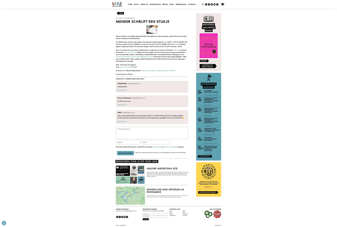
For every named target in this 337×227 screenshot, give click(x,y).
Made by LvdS (218, 225)
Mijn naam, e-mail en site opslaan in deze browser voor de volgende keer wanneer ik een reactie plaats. (160, 152)
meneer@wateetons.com (129, 211)
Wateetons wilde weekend (207, 192)
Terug (121, 13)
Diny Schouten (136, 57)
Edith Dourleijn (147, 57)
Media (165, 4)
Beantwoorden (122, 90)
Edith (119, 112)
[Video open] (203, 4)
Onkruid (176, 50)
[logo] (117, 4)
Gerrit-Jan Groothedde (123, 57)
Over (130, 4)
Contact (192, 4)
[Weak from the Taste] (152, 29)
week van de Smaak (126, 67)
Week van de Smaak (130, 52)
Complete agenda (204, 156)
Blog (136, 4)
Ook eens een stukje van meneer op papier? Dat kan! (158, 70)
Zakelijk (144, 4)
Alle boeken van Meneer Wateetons (207, 66)
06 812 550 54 (119, 211)
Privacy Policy (156, 147)
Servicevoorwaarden (170, 147)
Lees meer (203, 61)
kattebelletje (122, 83)
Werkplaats (181, 4)
